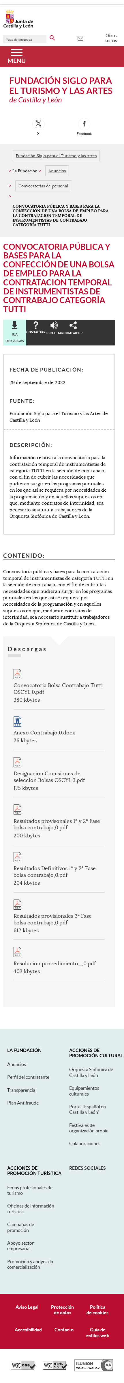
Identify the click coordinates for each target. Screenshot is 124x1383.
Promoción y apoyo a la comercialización (30, 1264)
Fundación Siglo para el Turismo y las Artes (56, 155)
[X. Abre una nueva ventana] (38, 124)
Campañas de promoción (20, 1227)
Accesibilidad (28, 1329)
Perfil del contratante (28, 1077)
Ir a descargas (14, 338)
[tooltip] (80, 37)
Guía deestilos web (97, 1332)
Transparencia (21, 1090)
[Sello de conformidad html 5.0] (55, 1368)
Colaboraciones (84, 1143)
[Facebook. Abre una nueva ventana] (84, 124)
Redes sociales (87, 1168)
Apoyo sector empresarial (20, 1245)
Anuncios (57, 170)
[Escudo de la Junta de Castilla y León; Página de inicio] (18, 27)
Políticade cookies (97, 1309)
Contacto (64, 1329)
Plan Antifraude (23, 1102)
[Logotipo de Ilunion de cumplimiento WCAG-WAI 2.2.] (93, 1370)
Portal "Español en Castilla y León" (87, 1109)
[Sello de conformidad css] (23, 1368)
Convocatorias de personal (43, 186)
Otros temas (111, 38)
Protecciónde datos (62, 1309)
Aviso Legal (27, 1307)
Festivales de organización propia (88, 1128)
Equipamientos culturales (84, 1090)
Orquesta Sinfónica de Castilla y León (91, 1072)
